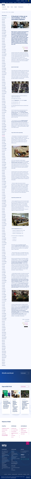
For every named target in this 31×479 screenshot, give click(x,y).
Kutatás (12, 6)
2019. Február (4, 159)
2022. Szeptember (4, 91)
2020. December (4, 124)
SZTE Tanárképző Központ (5, 466)
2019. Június (3, 153)
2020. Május (12, 12)
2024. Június (3, 58)
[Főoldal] (3, 4)
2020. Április (3, 137)
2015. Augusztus (4, 225)
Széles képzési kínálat (13, 428)
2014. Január (3, 255)
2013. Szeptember (4, 261)
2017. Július (3, 189)
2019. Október (4, 146)
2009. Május (3, 343)
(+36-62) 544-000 (24, 452)
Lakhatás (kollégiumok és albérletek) (24, 429)
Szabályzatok (12, 452)
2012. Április (3, 288)
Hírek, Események (3, 12)
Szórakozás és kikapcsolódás (24, 432)
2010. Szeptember (4, 318)
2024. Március (4, 63)
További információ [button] (13, 477)
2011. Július (3, 302)
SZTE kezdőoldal (3, 2)
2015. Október (4, 222)
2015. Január (3, 236)
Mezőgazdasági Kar (4, 462)
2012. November (4, 277)
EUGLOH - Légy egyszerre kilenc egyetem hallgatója (5, 435)
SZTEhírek (7, 12)
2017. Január (3, 198)
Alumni (24, 2)
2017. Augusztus (4, 187)
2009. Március (4, 346)
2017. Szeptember (4, 186)
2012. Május (3, 286)
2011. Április (3, 307)
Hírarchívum (9, 12)
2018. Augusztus (4, 168)
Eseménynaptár (23, 373)
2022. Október (4, 90)
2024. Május (3, 60)
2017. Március (4, 195)
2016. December (4, 200)
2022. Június (3, 96)
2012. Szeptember (4, 280)
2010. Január (3, 330)
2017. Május (3, 192)
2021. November (4, 107)
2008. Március (4, 365)
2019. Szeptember (4, 148)
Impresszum (24, 474)
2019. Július (3, 151)
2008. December (4, 351)
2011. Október (4, 297)
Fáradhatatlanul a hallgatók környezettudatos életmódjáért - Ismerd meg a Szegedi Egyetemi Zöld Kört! (25, 405)
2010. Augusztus (4, 319)
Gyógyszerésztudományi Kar (5, 459)
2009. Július (3, 340)
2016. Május (3, 211)
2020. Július (3, 132)
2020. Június (3, 134)
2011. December (4, 294)
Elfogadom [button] (28, 477)
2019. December (4, 143)
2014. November (4, 239)
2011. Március (4, 308)
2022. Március (4, 101)
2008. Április (3, 362)
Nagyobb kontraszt (28, 0)
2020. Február (4, 140)
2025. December (4, 30)
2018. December (4, 162)
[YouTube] (28, 459)
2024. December (4, 49)
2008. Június (3, 360)
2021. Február (4, 121)
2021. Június (3, 115)
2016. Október (4, 203)
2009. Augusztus (4, 338)
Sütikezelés (5, 474)
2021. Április (3, 118)
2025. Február (4, 46)
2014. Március (4, 252)
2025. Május (3, 41)
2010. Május (3, 324)
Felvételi (7, 2)
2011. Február (4, 310)
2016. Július (3, 208)
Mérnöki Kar (3, 463)
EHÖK (12, 460)
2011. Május (3, 305)
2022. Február (4, 102)
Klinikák (12, 468)
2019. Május (3, 154)
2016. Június (3, 209)
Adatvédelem (9, 474)
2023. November (4, 69)
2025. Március (4, 44)
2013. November (4, 258)
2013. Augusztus (4, 263)
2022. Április (3, 99)
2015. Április (3, 231)
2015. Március (4, 233)
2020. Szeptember (4, 129)
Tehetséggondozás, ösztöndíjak (5, 428)
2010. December (4, 313)
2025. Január (3, 47)
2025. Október (4, 33)
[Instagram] (26, 459)
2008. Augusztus (4, 357)
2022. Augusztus (4, 93)
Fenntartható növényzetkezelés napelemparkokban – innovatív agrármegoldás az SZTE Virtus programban (7, 404)
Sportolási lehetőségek (23, 430)
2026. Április (3, 24)
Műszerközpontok (20, 6)
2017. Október (4, 184)
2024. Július (3, 57)
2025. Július (3, 38)
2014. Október (4, 241)
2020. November (4, 126)
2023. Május (3, 79)
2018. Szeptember (4, 167)
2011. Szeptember (4, 299)
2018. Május (3, 173)
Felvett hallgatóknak (11, 2)
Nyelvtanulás (3, 431)
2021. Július (3, 113)
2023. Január (3, 85)
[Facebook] (24, 459)
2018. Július (3, 170)
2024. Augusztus (4, 55)
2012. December (4, 275)
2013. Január (3, 274)
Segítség (28, 474)
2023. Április (3, 80)
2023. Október (4, 71)
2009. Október (4, 335)
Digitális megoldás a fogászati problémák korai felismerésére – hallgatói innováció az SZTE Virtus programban (15, 406)
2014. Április (3, 250)
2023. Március (4, 82)
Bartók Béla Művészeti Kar (5, 452)
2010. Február (4, 329)
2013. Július (3, 264)
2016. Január (3, 217)
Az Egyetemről (4, 6)
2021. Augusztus (4, 112)
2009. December (4, 332)
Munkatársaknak (19, 2)
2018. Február (4, 178)
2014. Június (3, 247)
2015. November (4, 220)
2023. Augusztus (4, 74)
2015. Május (3, 230)
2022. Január (3, 104)
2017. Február (4, 197)
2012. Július (3, 283)
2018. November (4, 164)
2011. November (4, 296)
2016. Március (4, 214)
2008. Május (3, 363)
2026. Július (3, 19)
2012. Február (4, 291)
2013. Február (4, 272)
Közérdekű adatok (20, 474)
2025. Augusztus (4, 36)
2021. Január (3, 123)
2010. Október (4, 316)
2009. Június (3, 341)
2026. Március (4, 25)
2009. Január (3, 349)
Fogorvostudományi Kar (4, 457)
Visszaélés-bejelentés (14, 474)
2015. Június (3, 228)
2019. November (4, 145)
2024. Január (3, 66)
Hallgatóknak (15, 2)
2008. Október (4, 354)
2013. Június (3, 266)
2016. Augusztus (4, 206)
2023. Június (3, 77)
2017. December (4, 181)
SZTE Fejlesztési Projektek (14, 461)
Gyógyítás (15, 6)
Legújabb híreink (5, 399)
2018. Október (4, 165)
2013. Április (3, 269)
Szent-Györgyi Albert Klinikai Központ (15, 467)
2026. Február (4, 27)
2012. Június (3, 285)
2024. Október (4, 52)
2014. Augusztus (4, 244)
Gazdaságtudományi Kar (4, 458)
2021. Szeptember (4, 110)
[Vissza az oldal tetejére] (27, 443)
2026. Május (3, 22)
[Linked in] (21, 459)
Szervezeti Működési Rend (14, 453)
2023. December (4, 68)
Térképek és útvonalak (22, 454)
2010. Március (4, 327)
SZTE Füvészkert (13, 435)
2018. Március (4, 176)
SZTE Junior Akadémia (13, 431)
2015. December (4, 219)
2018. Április (3, 175)
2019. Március (4, 157)
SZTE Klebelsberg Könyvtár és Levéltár (14, 433)
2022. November (4, 88)
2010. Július (3, 321)
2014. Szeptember (4, 242)
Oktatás (8, 6)
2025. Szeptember (4, 35)
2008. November (4, 352)
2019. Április (3, 156)
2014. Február (4, 253)
